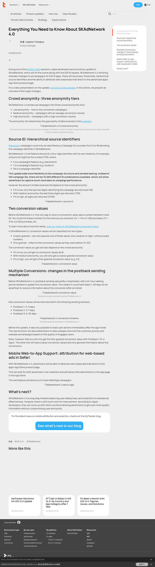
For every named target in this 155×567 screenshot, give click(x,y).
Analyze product (29, 533)
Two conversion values (126, 45)
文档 (88, 533)
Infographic (91, 543)
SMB (5, 533)
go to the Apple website (63, 87)
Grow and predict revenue (33, 543)
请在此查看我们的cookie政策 (49, 564)
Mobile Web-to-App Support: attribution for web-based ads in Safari (127, 61)
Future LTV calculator (55, 540)
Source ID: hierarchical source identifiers (126, 39)
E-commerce (8, 543)
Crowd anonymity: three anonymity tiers (127, 32)
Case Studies (70, 13)
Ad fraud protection (30, 546)
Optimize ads (28, 537)
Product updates (35, 13)
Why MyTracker (29, 5)
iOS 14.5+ (20, 441)
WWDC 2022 (33, 69)
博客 (88, 537)
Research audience (30, 540)
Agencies (7, 540)
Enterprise (7, 537)
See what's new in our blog (59, 425)
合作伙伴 (90, 546)
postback (86, 121)
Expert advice (59, 19)
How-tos (53, 13)
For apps (49, 537)
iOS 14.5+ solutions (54, 543)
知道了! (142, 564)
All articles (15, 13)
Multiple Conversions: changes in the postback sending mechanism (127, 52)
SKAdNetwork (34, 441)
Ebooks (89, 540)
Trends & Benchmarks (21, 19)
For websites (50, 533)
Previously (14, 145)
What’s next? (122, 68)
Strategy (42, 19)
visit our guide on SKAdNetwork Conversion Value (72, 226)
